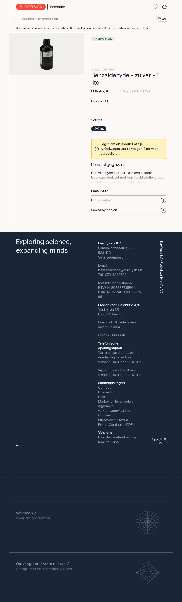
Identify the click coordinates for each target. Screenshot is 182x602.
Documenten (101, 200)
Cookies (104, 415)
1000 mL (98, 129)
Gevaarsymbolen (104, 210)
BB (105, 28)
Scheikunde (58, 28)
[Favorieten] (155, 7)
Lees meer (99, 191)
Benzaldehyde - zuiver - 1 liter (130, 28)
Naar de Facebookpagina (117, 437)
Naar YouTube (108, 442)
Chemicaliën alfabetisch (85, 28)
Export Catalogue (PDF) (116, 424)
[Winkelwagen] (164, 7)
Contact (104, 387)
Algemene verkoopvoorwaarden (114, 408)
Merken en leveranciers (116, 401)
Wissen (162, 18)
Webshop (40, 28)
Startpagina (23, 28)
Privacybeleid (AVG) (113, 420)
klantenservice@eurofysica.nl (120, 270)
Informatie (106, 392)
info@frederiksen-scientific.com (117, 324)
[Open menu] (14, 18)
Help (101, 397)
